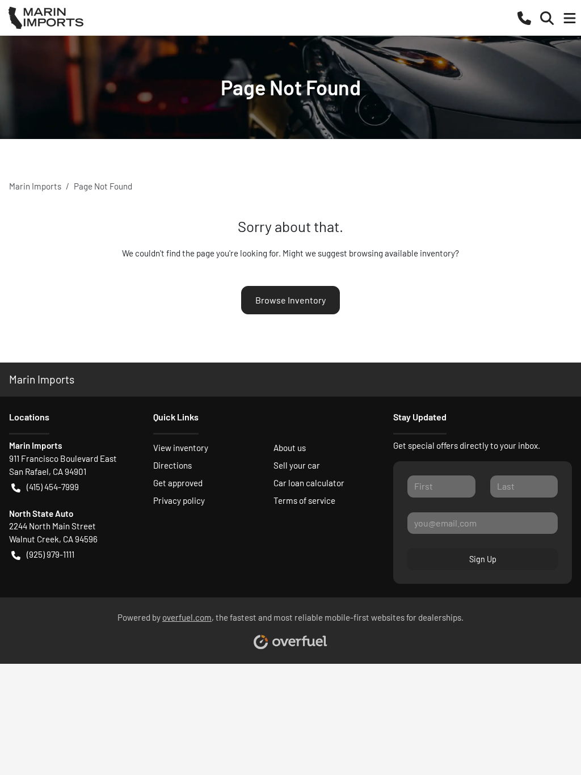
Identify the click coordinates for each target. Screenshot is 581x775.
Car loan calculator (308, 483)
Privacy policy (179, 500)
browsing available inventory (402, 253)
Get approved (178, 483)
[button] (524, 17)
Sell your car (296, 465)
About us (289, 448)
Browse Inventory (290, 299)
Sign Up (482, 559)
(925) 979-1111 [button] (50, 554)
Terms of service (304, 500)
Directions (172, 465)
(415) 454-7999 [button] (53, 487)
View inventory (180, 448)
